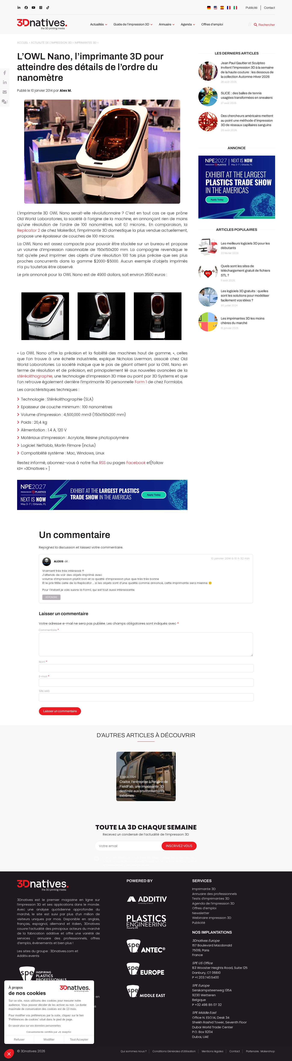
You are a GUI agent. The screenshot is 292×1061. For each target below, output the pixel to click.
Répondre (51, 597)
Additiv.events (28, 955)
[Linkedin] (4, 82)
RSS (102, 462)
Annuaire (165, 24)
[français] (228, 7)
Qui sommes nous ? (133, 1051)
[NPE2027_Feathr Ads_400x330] (236, 187)
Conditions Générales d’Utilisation (174, 1051)
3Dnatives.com (62, 951)
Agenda (186, 24)
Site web (44, 691)
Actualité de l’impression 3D (51, 42)
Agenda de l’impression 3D (213, 903)
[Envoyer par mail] (4, 92)
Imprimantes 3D (85, 42)
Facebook (136, 462)
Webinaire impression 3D (211, 917)
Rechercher (266, 25)
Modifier (49, 1039)
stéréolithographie (34, 376)
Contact (269, 7)
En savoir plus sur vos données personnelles (35, 1025)
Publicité (251, 7)
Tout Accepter (79, 1039)
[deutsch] (209, 7)
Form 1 (141, 382)
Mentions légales (212, 1051)
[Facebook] (4, 73)
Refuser (19, 1039)
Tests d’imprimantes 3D (210, 898)
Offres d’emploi (212, 24)
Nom (43, 662)
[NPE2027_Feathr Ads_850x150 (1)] (102, 495)
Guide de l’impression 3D (131, 24)
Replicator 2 (28, 230)
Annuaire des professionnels (214, 894)
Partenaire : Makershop (260, 1051)
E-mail (44, 676)
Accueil (22, 42)
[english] (215, 7)
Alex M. (66, 90)
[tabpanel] (146, 776)
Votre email (108, 846)
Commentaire (49, 630)
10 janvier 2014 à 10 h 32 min (230, 558)
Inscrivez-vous (179, 846)
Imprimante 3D (204, 889)
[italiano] (235, 7)
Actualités (97, 24)
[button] (9, 1054)
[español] (222, 7)
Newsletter (200, 913)
